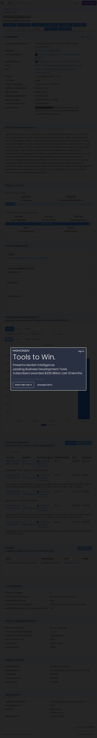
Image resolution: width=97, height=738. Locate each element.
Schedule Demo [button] (44, 385)
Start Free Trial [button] (22, 385)
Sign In (81, 351)
